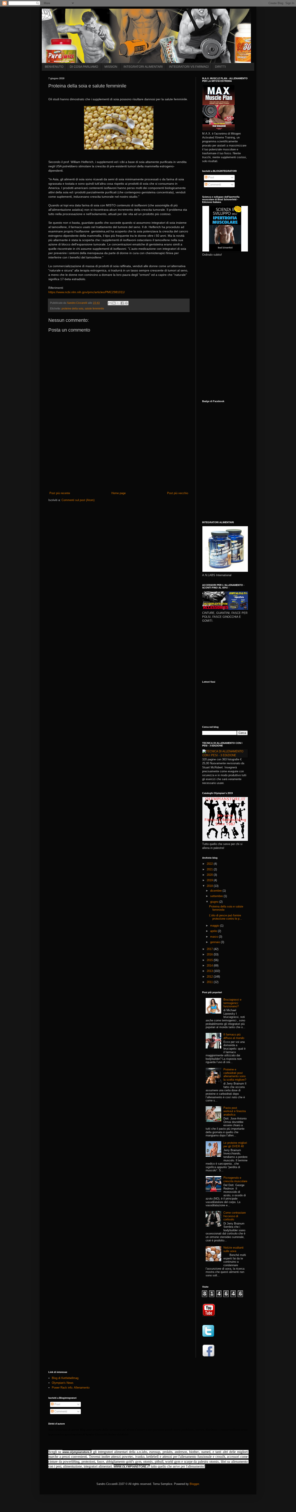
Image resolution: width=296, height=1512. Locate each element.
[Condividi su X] (118, 303)
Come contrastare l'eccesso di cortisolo (234, 1216)
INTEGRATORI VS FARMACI (189, 66)
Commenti (214, 184)
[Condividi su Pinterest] (126, 303)
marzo (214, 936)
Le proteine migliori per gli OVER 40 (235, 1144)
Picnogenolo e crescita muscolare (235, 1179)
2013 (210, 971)
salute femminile (94, 308)
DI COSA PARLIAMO (84, 66)
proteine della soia (72, 308)
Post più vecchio (177, 493)
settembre (217, 896)
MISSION (110, 66)
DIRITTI (220, 66)
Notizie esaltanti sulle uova (233, 1249)
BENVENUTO (54, 66)
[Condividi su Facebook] (122, 303)
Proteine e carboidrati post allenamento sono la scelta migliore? (234, 1074)
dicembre (216, 890)
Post (210, 177)
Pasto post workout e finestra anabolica (234, 1111)
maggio (215, 925)
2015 (210, 960)
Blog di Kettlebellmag (65, 1378)
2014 (210, 965)
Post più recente (59, 493)
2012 (210, 976)
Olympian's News (62, 1382)
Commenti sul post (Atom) (78, 500)
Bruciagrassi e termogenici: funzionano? (232, 1003)
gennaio (215, 942)
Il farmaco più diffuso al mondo (233, 1036)
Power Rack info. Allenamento (70, 1387)
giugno (214, 901)
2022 (210, 863)
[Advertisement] (118, 458)
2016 (210, 954)
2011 (210, 982)
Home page (118, 493)
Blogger (194, 1484)
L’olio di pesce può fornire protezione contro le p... (225, 917)
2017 (210, 949)
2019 (210, 880)
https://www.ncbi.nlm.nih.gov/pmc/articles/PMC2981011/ (86, 292)
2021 (210, 869)
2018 (210, 885)
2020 (210, 874)
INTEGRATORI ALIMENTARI (143, 66)
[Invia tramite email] (110, 303)
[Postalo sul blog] (114, 303)
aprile (214, 931)
